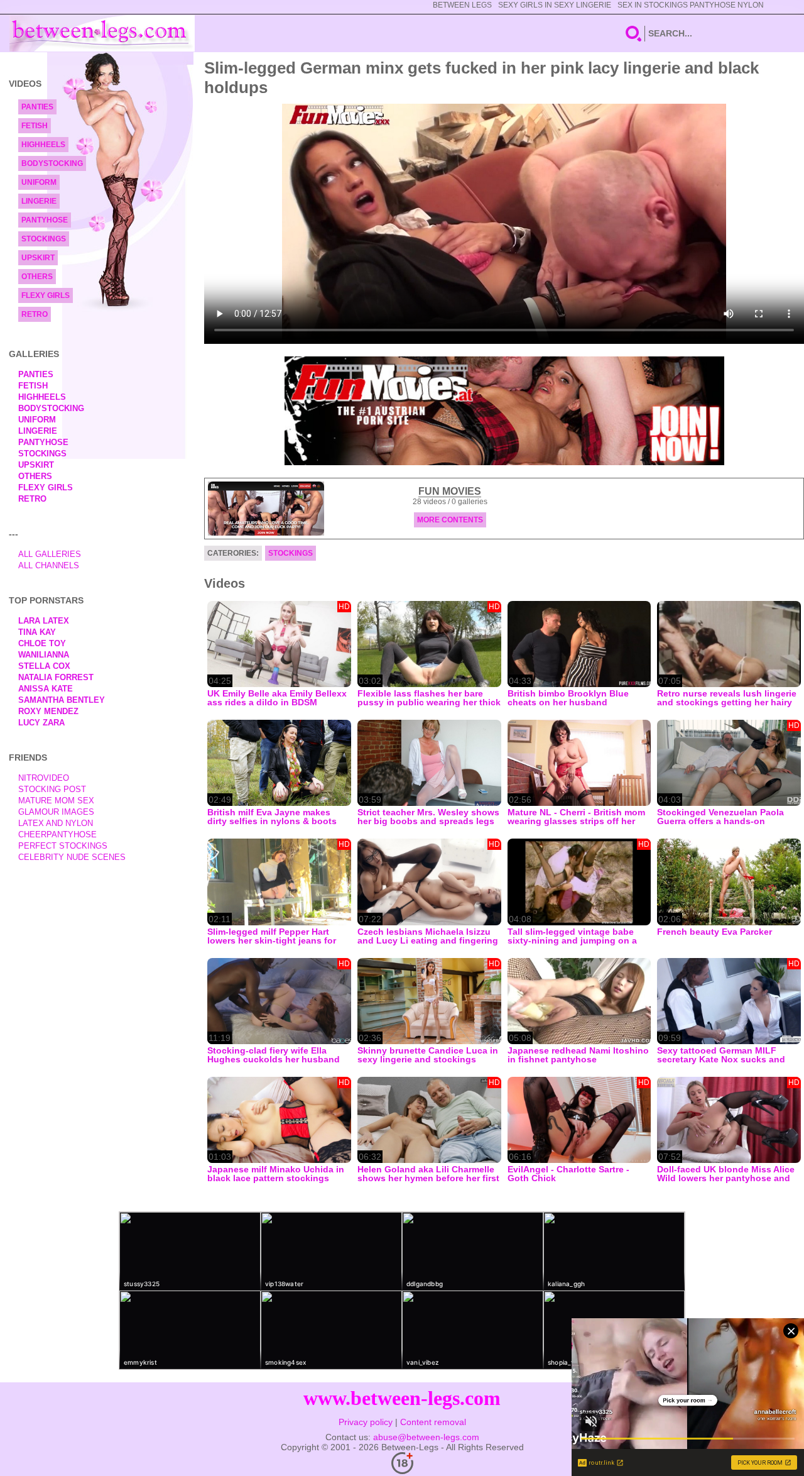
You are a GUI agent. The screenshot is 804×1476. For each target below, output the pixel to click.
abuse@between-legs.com (426, 1437)
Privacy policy (366, 1422)
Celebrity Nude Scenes (72, 857)
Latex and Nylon (55, 823)
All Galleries (49, 554)
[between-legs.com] (102, 33)
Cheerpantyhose (57, 834)
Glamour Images (56, 812)
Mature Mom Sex (56, 800)
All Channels (48, 565)
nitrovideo (43, 778)
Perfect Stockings (62, 846)
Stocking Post (52, 789)
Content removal (433, 1422)
